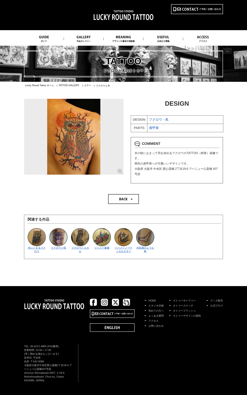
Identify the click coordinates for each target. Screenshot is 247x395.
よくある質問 (156, 315)
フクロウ (155, 119)
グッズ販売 (216, 300)
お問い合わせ (156, 325)
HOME (152, 300)
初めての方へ (156, 310)
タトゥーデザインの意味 (187, 315)
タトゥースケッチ (183, 305)
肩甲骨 (154, 128)
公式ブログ (216, 305)
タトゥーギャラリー (184, 300)
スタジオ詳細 (156, 305)
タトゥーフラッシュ (184, 310)
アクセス (153, 320)
